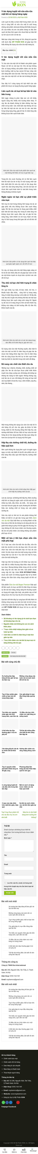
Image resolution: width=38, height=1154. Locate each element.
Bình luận (8, 838)
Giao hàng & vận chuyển (12, 1066)
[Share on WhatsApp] (3, 648)
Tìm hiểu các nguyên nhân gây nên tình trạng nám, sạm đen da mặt (21, 934)
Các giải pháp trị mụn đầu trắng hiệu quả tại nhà (21, 927)
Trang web (8, 873)
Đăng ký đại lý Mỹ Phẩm (14, 1097)
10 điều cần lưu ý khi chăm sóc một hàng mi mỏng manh (20, 940)
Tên (5, 855)
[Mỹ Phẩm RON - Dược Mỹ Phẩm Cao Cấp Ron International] (19, 3)
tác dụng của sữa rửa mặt (17, 656)
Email (6, 864)
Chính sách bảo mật (11, 1059)
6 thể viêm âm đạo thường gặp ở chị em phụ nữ (21, 947)
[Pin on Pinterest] (18, 648)
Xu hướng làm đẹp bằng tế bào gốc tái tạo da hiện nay (21, 907)
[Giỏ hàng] (35, 3)
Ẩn (14, 50)
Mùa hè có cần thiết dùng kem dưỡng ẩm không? (29, 814)
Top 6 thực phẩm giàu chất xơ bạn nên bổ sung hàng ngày (21, 920)
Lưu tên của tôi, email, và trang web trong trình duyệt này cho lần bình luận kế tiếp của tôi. (18, 886)
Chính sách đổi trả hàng (12, 1062)
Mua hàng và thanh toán (12, 1069)
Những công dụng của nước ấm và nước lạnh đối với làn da (20, 914)
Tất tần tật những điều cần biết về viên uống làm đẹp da (21, 953)
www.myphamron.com (18, 1094)
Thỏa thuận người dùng (12, 1073)
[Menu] (3, 3)
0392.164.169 (15, 976)
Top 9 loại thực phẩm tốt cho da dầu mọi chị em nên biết (10, 814)
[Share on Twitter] (10, 648)
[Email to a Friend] (14, 648)
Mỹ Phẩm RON (22, 17)
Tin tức (13, 652)
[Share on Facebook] (7, 648)
